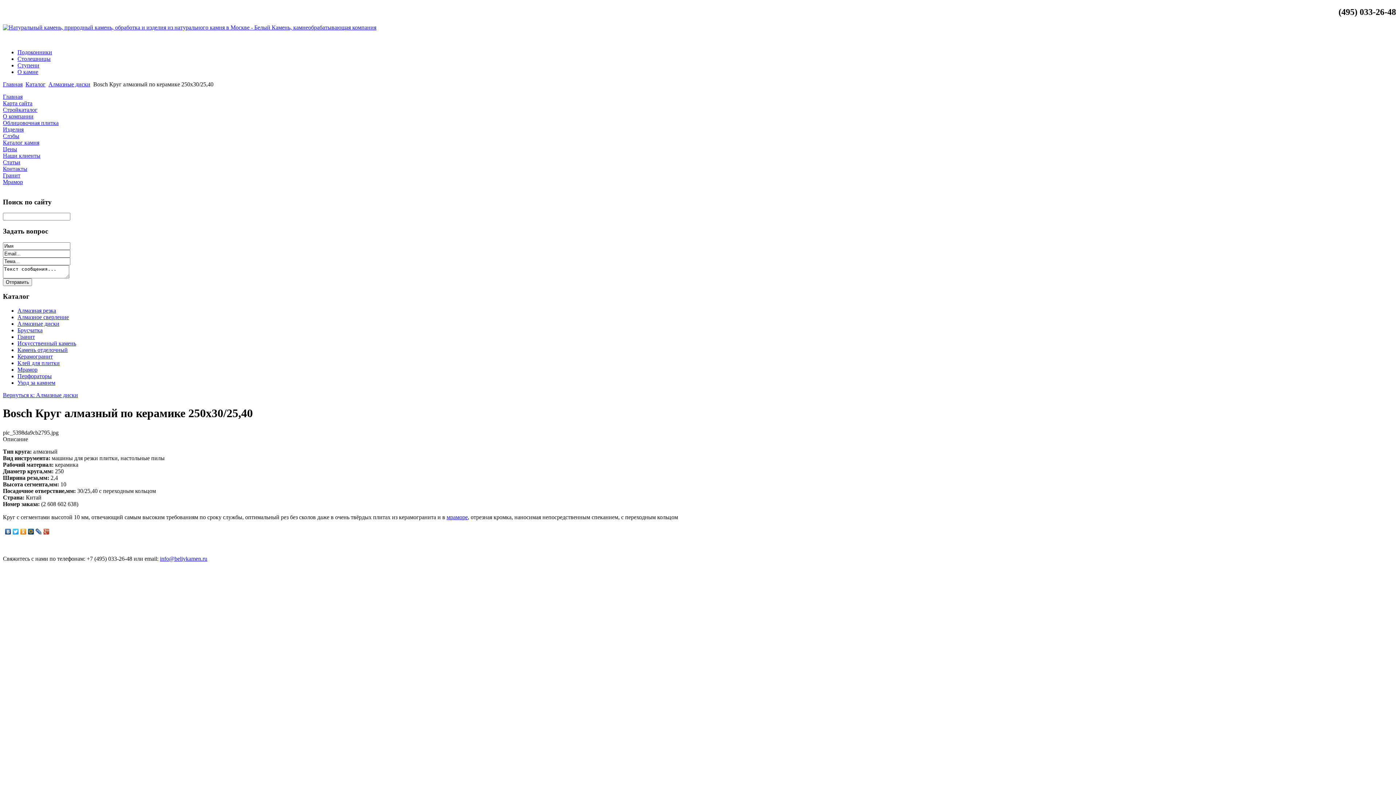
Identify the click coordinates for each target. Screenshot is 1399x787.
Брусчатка (30, 330)
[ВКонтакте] (8, 531)
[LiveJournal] (39, 531)
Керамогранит (35, 356)
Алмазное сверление (43, 317)
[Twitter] (16, 531)
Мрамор (27, 370)
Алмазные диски (69, 84)
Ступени (28, 65)
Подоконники (34, 52)
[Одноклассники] (23, 531)
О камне (27, 72)
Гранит (26, 337)
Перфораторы (34, 376)
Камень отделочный (42, 350)
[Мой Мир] (31, 531)
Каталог (36, 84)
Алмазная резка (36, 311)
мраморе (457, 517)
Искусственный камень (46, 343)
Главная (13, 84)
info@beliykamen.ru (1368, 40)
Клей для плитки (38, 363)
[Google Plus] (46, 531)
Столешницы (34, 59)
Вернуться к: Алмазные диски (40, 395)
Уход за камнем (36, 383)
